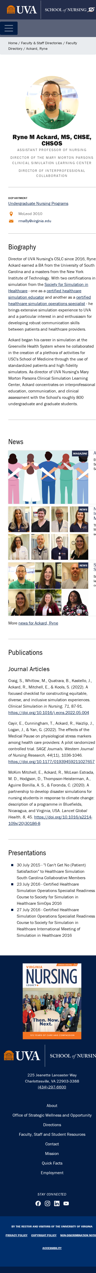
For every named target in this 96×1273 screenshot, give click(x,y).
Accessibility (52, 1248)
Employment (52, 1172)
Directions (52, 1124)
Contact (52, 1143)
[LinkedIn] (56, 1203)
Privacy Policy (16, 1235)
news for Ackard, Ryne (38, 623)
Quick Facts (52, 1163)
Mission (52, 1153)
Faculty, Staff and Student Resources (52, 1134)
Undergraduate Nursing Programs (38, 203)
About (52, 1105)
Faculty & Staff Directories (41, 42)
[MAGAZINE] (48, 476)
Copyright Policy (44, 1235)
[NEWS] (48, 532)
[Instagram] (47, 1203)
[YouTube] (66, 1203)
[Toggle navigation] (9, 28)
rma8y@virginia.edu (34, 220)
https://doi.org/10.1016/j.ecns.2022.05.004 (48, 712)
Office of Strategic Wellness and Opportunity (52, 1115)
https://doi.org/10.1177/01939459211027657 (51, 761)
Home (12, 42)
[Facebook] (38, 1203)
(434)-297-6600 (52, 1086)
